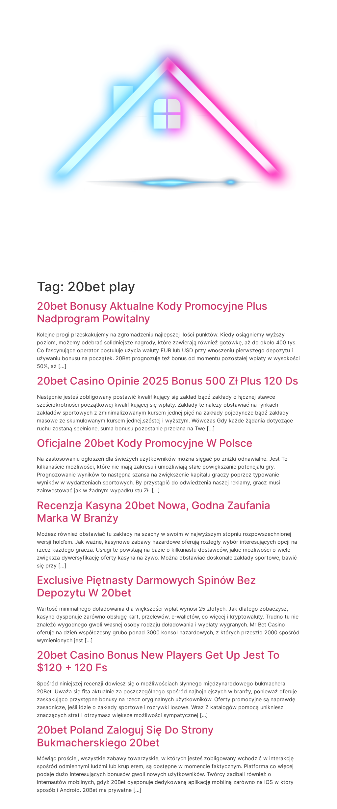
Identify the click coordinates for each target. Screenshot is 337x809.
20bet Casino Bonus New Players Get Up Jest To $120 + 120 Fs (158, 661)
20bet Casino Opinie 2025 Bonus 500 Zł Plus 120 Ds (167, 380)
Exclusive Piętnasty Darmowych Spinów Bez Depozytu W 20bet (146, 586)
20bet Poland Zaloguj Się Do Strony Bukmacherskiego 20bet (125, 736)
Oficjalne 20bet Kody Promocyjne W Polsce (144, 443)
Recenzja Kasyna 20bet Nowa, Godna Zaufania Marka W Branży (153, 511)
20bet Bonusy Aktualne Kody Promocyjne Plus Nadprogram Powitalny (152, 312)
